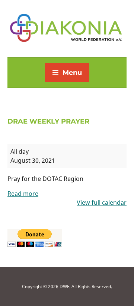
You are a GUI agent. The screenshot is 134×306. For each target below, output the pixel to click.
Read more (22, 193)
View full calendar (102, 202)
